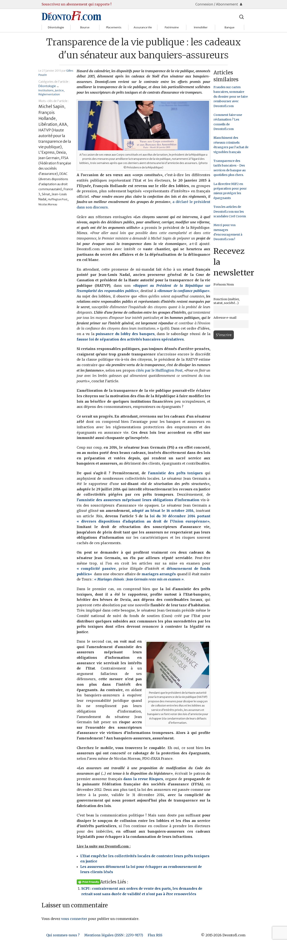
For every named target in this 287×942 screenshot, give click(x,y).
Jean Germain (48, 158)
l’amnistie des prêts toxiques (176, 473)
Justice (59, 90)
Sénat (46, 194)
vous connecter (74, 919)
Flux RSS (155, 935)
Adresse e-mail (224, 318)
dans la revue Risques (143, 779)
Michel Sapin (51, 106)
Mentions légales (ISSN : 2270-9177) (113, 935)
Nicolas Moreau (47, 204)
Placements (113, 27)
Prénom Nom (223, 284)
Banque (229, 27)
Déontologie (56, 27)
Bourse (85, 27)
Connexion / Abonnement (217, 4)
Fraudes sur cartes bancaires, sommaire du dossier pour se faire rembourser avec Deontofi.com (230, 96)
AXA (63, 124)
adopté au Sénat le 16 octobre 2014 (163, 510)
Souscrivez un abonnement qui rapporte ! (76, 4)
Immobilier (201, 27)
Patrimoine (172, 27)
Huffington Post (57, 199)
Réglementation (49, 94)
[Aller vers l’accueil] (71, 15)
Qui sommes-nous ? (63, 935)
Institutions (46, 90)
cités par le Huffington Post (159, 370)
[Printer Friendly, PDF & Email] (88, 882)
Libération (47, 124)
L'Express (46, 152)
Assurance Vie (143, 27)
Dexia (61, 152)
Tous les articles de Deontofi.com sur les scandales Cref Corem (229, 211)
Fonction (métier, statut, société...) (226, 301)
